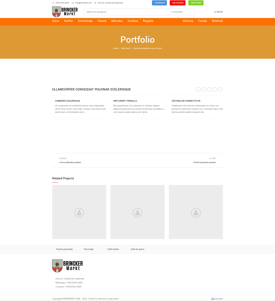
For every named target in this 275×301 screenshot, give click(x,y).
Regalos (148, 21)
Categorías (177, 12)
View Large (104, 187)
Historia (188, 21)
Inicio (55, 21)
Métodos (117, 21)
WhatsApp (196, 3)
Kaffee (68, 21)
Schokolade (85, 21)
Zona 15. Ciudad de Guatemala (110, 3)
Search (190, 12)
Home (115, 48)
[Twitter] (211, 3)
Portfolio (126, 48)
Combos (133, 21)
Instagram (177, 3)
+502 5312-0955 (62, 3)
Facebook (160, 3)
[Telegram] (221, 3)
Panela (102, 21)
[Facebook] (208, 3)
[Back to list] (137, 160)
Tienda (202, 21)
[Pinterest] (214, 3)
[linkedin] (218, 3)
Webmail (217, 21)
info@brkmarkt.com (83, 3)
